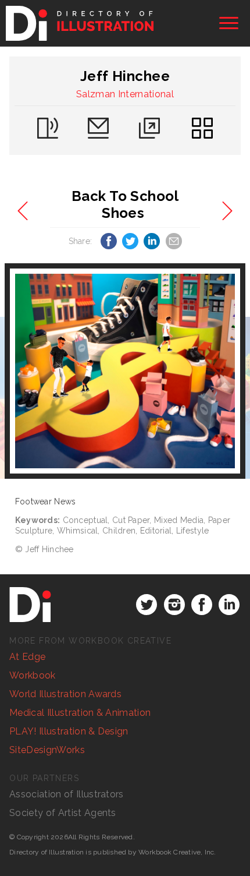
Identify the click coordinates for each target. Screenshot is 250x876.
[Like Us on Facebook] (201, 604)
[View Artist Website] (125, 371)
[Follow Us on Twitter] (146, 604)
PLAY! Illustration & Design (68, 731)
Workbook (32, 675)
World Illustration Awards (65, 694)
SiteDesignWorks (47, 749)
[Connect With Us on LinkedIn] (229, 604)
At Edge (27, 656)
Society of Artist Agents (62, 812)
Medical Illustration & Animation (80, 712)
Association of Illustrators (66, 794)
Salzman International (125, 94)
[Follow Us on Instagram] (174, 604)
